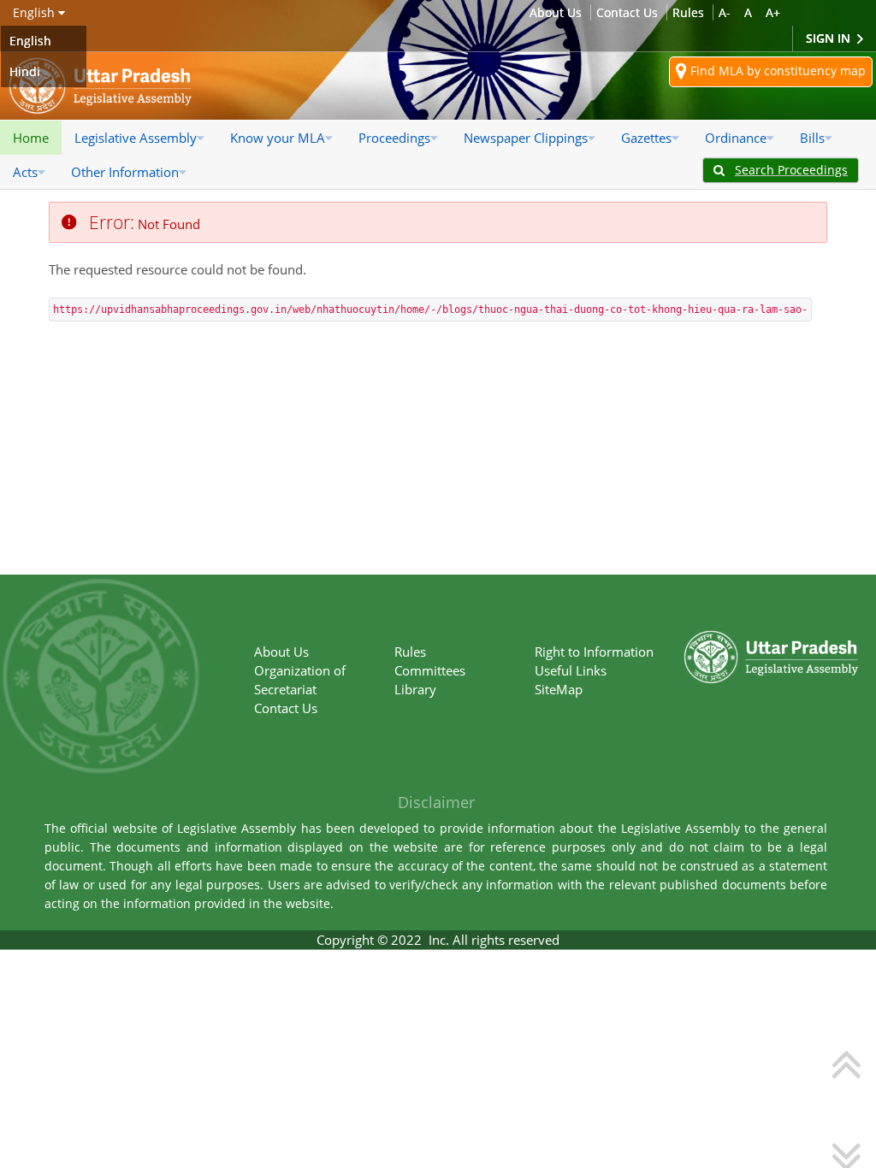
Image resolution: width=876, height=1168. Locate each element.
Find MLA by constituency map (776, 70)
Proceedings (394, 137)
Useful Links (571, 670)
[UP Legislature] (771, 638)
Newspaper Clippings (526, 137)
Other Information (125, 171)
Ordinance (735, 137)
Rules (688, 12)
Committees (429, 670)
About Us (556, 12)
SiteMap (559, 689)
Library (415, 689)
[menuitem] (31, 138)
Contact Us (627, 12)
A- (725, 12)
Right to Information (594, 651)
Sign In (830, 38)
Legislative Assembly (135, 137)
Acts (25, 171)
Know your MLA (277, 137)
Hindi (24, 71)
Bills (812, 137)
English (30, 40)
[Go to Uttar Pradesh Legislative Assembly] (100, 86)
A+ (773, 12)
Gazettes (646, 137)
